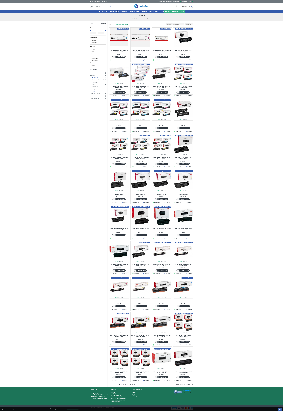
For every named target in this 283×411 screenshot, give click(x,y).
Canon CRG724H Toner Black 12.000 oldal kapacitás (162, 229)
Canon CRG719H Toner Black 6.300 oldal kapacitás (119, 194)
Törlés (104, 23)
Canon (116, 48)
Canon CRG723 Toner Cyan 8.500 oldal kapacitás (162, 194)
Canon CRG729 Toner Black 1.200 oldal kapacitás (161, 265)
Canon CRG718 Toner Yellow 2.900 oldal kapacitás (162, 158)
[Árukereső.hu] (178, 392)
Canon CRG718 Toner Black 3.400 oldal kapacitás (119, 158)
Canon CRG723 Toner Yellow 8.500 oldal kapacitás (183, 194)
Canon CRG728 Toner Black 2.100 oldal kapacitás (140, 265)
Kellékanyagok (137, 18)
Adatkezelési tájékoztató (72, 409)
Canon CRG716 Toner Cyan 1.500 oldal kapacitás (119, 122)
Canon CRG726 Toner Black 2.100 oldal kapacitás (119, 265)
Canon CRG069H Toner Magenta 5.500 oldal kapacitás (140, 51)
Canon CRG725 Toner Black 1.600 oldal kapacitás (183, 229)
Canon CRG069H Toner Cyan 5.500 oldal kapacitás (119, 51)
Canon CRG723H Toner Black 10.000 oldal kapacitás (119, 229)
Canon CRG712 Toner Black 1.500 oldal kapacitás (161, 87)
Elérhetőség (93, 37)
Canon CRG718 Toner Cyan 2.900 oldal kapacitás (140, 158)
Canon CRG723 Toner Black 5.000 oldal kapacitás (140, 194)
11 (130, 384)
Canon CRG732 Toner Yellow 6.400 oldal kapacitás (140, 372)
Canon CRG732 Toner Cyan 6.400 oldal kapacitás (183, 336)
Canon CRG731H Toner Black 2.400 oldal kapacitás (162, 336)
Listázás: (187, 24)
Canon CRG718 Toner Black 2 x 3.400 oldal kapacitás (183, 122)
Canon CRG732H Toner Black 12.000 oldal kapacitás (162, 372)
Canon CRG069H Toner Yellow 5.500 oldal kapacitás (161, 51)
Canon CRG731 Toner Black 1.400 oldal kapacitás (161, 300)
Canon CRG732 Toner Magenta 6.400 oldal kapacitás (119, 372)
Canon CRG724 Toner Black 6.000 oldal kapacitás (140, 229)
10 (127, 384)
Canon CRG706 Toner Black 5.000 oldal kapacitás (119, 87)
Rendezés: (169, 24)
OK (280, 409)
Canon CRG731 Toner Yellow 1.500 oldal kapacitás (140, 336)
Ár (90, 27)
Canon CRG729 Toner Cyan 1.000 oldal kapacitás (183, 265)
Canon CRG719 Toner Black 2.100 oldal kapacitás (183, 158)
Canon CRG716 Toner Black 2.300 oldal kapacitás (183, 87)
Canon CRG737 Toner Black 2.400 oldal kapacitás (183, 372)
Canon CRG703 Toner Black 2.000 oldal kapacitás (183, 51)
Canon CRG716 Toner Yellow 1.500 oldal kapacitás (162, 122)
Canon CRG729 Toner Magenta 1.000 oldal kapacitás (119, 300)
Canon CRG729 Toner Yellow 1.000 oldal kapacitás (140, 300)
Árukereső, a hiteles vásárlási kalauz (187, 393)
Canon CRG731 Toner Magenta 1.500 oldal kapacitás (119, 336)
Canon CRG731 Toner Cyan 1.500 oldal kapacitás (183, 300)
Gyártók (92, 46)
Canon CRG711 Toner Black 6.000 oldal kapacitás (140, 87)
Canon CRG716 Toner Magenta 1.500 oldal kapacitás (140, 122)
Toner (144, 18)
